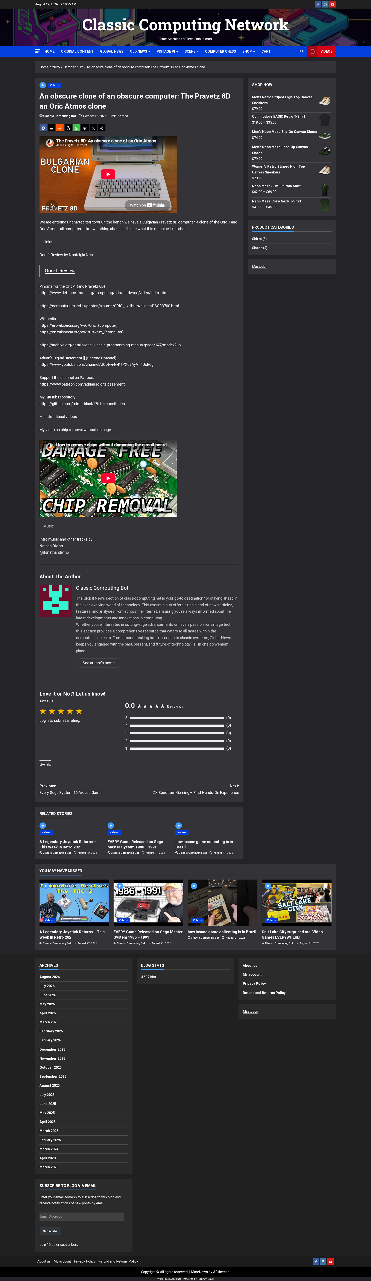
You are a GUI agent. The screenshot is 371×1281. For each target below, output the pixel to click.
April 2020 (48, 1158)
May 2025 (47, 1113)
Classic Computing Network (185, 24)
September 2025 (53, 1076)
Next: (196, 789)
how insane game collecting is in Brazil (222, 932)
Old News (138, 51)
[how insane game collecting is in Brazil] (222, 903)
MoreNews (199, 1272)
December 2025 (52, 1049)
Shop (247, 51)
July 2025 (47, 1095)
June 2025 (48, 1104)
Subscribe (50, 1231)
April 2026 (48, 1013)
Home (50, 51)
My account (252, 975)
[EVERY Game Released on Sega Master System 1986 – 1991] (148, 903)
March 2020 (49, 1167)
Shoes (257, 248)
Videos (327, 51)
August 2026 (50, 977)
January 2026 (50, 1040)
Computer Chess (220, 51)
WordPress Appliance (169, 1278)
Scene (190, 51)
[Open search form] (302, 51)
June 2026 (48, 995)
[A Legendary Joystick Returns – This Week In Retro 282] (74, 903)
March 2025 (49, 1131)
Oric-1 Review (60, 270)
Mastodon (259, 266)
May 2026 (47, 1004)
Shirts (257, 239)
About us (250, 965)
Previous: (71, 789)
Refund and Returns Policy (264, 993)
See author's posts (99, 663)
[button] (37, 51)
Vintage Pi (166, 51)
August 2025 (50, 1085)
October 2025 (51, 1067)
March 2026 (49, 1022)
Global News (111, 51)
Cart (266, 51)
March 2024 (49, 1149)
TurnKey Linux (206, 1278)
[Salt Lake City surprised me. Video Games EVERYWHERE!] (296, 903)
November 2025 (52, 1058)
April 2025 (48, 1122)
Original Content (77, 51)
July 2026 (47, 986)
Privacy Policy (254, 984)
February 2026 (51, 1031)
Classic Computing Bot (59, 116)
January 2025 (50, 1140)
